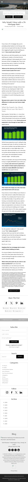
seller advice (8, 311)
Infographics (5, 375)
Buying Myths (5, 378)
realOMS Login (17, 479)
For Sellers (4, 367)
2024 (6, 407)
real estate (6, 308)
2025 (6, 405)
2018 (6, 423)
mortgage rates (17, 311)
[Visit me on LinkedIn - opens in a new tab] (21, 392)
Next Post (22, 319)
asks (17, 114)
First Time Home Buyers (7, 373)
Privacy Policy (14, 470)
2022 (6, 413)
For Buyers (4, 365)
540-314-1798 (16, 446)
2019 (6, 421)
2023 (6, 410)
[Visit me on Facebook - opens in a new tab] (12, 392)
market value (22, 308)
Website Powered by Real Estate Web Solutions (14, 476)
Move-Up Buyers (5, 371)
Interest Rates (5, 380)
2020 (6, 418)
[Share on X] (11, 303)
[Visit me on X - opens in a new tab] (16, 392)
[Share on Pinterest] (17, 303)
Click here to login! (14, 347)
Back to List (14, 290)
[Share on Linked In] (22, 303)
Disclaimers (10, 479)
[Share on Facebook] (6, 303)
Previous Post (7, 319)
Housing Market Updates (7, 369)
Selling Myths (5, 382)
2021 (6, 415)
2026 (6, 402)
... (22, 311)
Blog (14, 434)
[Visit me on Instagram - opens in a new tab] (7, 392)
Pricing (3, 377)
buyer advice (14, 308)
